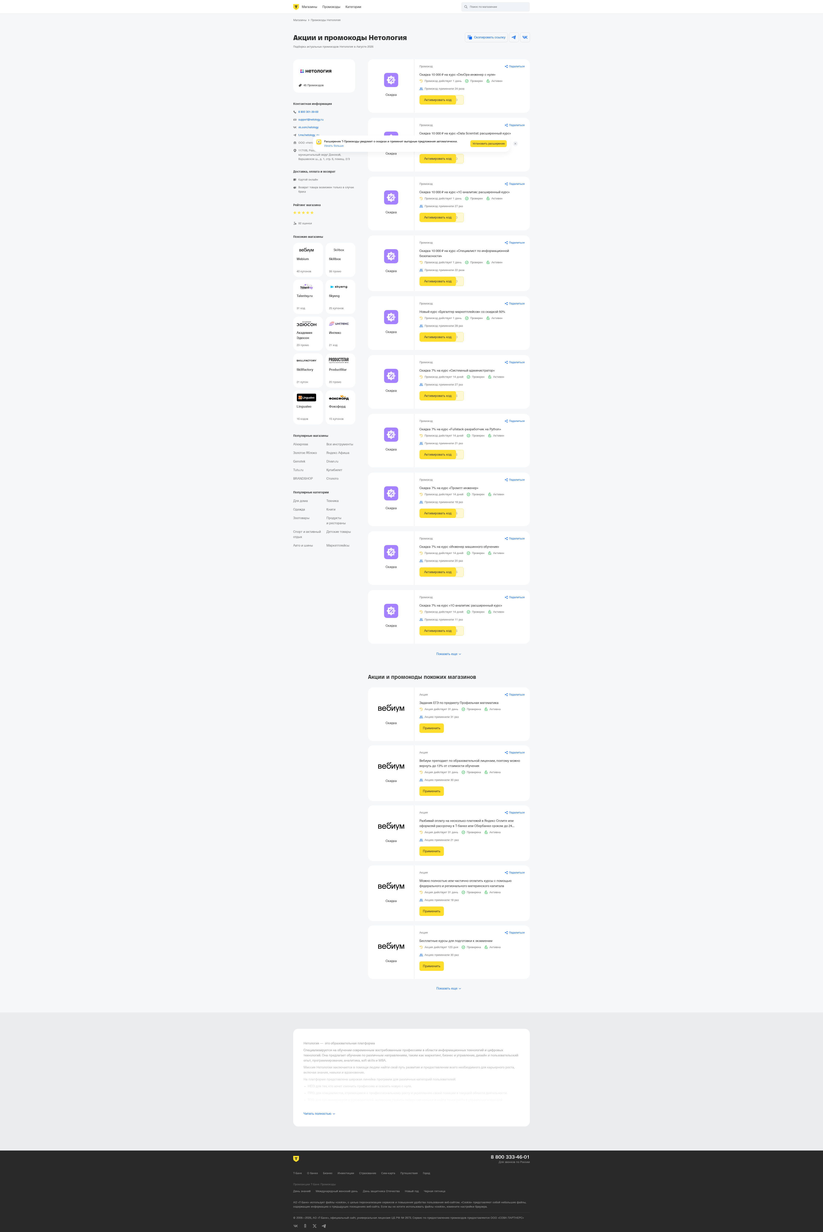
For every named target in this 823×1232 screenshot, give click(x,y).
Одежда (299, 509)
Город (426, 1173)
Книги (330, 509)
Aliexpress (300, 444)
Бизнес (327, 1173)
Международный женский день (337, 1191)
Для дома (300, 501)
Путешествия (409, 1173)
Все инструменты (339, 444)
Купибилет (334, 470)
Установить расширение (489, 143)
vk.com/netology (308, 127)
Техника (332, 501)
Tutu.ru (298, 470)
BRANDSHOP (303, 478)
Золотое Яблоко (305, 453)
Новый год (412, 1191)
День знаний (302, 1191)
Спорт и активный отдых (307, 534)
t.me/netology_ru (308, 135)
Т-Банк (297, 1173)
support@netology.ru (310, 119)
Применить (431, 728)
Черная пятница (434, 1191)
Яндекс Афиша (337, 453)
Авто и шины (303, 545)
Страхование (367, 1173)
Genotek (299, 461)
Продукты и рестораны (336, 520)
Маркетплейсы (337, 545)
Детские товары (338, 531)
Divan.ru (332, 461)
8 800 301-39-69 (308, 111)
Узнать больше (334, 145)
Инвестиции (346, 1173)
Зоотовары (301, 518)
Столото (332, 478)
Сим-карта (388, 1173)
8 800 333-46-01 (510, 1157)
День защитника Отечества (381, 1191)
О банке (312, 1173)
